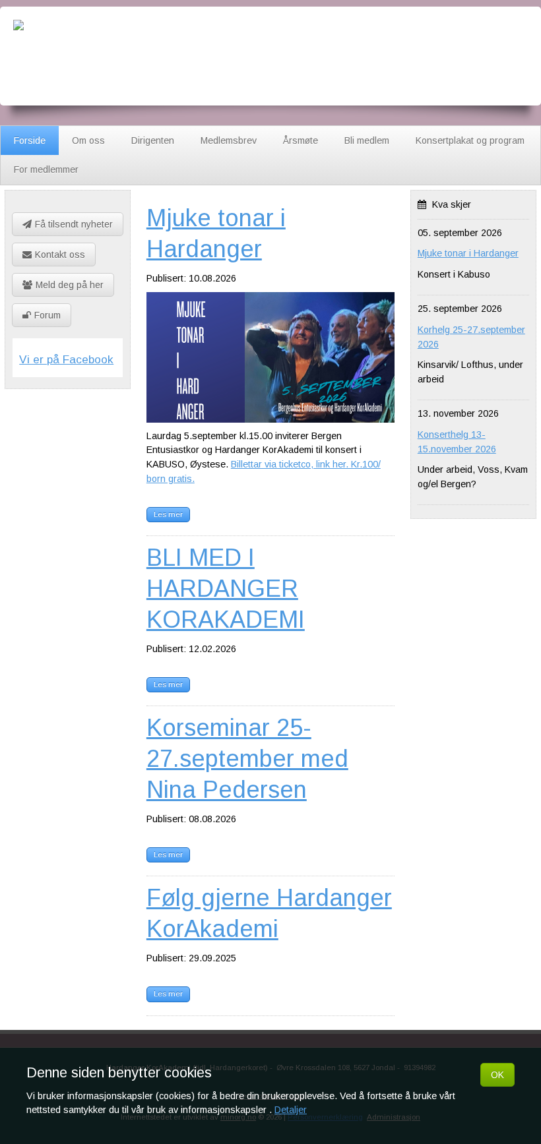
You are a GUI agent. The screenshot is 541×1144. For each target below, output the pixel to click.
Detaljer (290, 1109)
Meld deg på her (70, 285)
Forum (47, 315)
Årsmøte (300, 140)
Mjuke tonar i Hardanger (468, 253)
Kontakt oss (60, 254)
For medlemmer (46, 169)
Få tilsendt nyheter (74, 224)
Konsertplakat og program (470, 140)
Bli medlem (366, 140)
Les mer (168, 514)
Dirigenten (152, 140)
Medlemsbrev (229, 140)
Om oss (88, 140)
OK (497, 1074)
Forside (30, 140)
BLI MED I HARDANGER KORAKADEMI (225, 588)
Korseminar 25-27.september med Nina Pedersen (247, 758)
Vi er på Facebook (66, 359)
